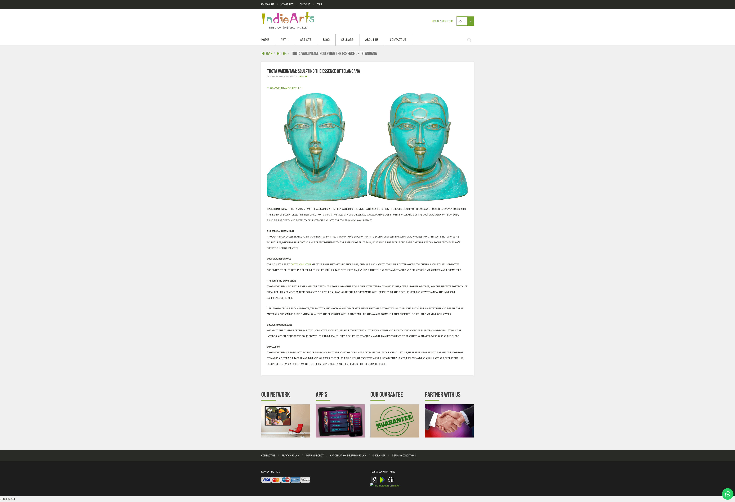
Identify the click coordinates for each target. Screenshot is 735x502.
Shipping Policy (314, 455)
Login (435, 21)
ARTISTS (305, 40)
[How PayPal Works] (285, 480)
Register (447, 21)
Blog (326, 40)
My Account (267, 4)
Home (265, 40)
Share (302, 77)
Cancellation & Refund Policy (348, 455)
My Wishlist (287, 4)
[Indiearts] (288, 20)
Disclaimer (378, 455)
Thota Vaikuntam (300, 264)
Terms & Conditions (404, 455)
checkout (305, 4)
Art (284, 40)
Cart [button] (465, 21)
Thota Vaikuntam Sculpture (284, 88)
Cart (319, 4)
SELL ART (347, 40)
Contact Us (398, 40)
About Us (371, 40)
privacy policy (290, 455)
